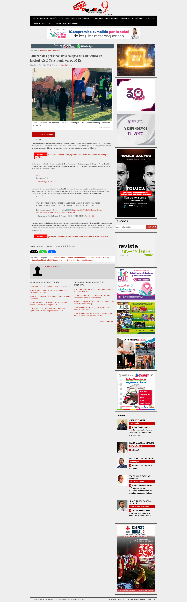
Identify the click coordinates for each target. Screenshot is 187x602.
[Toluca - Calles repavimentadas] (136, 352)
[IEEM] (136, 94)
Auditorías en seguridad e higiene (141, 466)
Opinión (36, 23)
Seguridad (64, 18)
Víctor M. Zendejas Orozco (139, 477)
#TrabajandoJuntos (96, 210)
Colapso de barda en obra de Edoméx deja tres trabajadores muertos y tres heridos (92, 296)
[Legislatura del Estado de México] (136, 59)
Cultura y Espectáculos (132, 18)
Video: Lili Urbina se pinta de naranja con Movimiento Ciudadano (50, 297)
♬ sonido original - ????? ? (45, 181)
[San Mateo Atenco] (136, 390)
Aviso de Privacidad (117, 599)
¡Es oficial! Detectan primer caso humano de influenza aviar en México (78, 236)
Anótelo (150, 18)
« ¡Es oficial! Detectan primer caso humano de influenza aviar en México (79, 258)
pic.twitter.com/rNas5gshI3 (68, 212)
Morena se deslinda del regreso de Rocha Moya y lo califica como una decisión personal (49, 303)
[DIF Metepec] (136, 284)
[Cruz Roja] (136, 558)
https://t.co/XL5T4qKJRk (81, 210)
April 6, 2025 (89, 216)
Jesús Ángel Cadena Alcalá (140, 502)
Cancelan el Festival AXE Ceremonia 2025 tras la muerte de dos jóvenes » (62, 260)
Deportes (87, 18)
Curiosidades (60, 23)
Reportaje (73, 23)
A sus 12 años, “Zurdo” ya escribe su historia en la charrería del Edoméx (48, 291)
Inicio (35, 18)
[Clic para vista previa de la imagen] (72, 94)
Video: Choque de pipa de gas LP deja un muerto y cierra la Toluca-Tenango (93, 308)
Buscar (152, 226)
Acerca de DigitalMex (136, 599)
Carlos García (137, 420)
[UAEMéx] (136, 249)
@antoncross (40, 176)
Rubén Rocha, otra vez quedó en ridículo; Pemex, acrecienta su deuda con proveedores (140, 431)
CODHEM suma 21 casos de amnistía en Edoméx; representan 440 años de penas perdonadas (48, 309)
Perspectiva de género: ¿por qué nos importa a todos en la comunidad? (140, 513)
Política (44, 18)
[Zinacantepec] (136, 318)
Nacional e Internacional (107, 18)
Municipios (76, 18)
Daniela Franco (66, 65)
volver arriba (106, 321)
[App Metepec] (93, 33)
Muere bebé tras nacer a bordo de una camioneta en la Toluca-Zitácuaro (93, 290)
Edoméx (53, 18)
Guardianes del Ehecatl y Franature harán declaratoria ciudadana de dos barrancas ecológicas (140, 489)
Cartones (46, 23)
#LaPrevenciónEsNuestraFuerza (47, 212)
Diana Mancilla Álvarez (141, 443)
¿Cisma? (135, 450)
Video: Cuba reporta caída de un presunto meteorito (50, 287)
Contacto (151, 599)
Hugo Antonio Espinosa (142, 458)
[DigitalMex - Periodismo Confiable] (93, 8)
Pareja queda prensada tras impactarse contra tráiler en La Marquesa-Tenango (94, 302)
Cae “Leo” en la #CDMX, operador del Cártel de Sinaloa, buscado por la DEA (72, 156)
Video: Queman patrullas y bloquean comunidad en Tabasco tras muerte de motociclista (93, 314)
